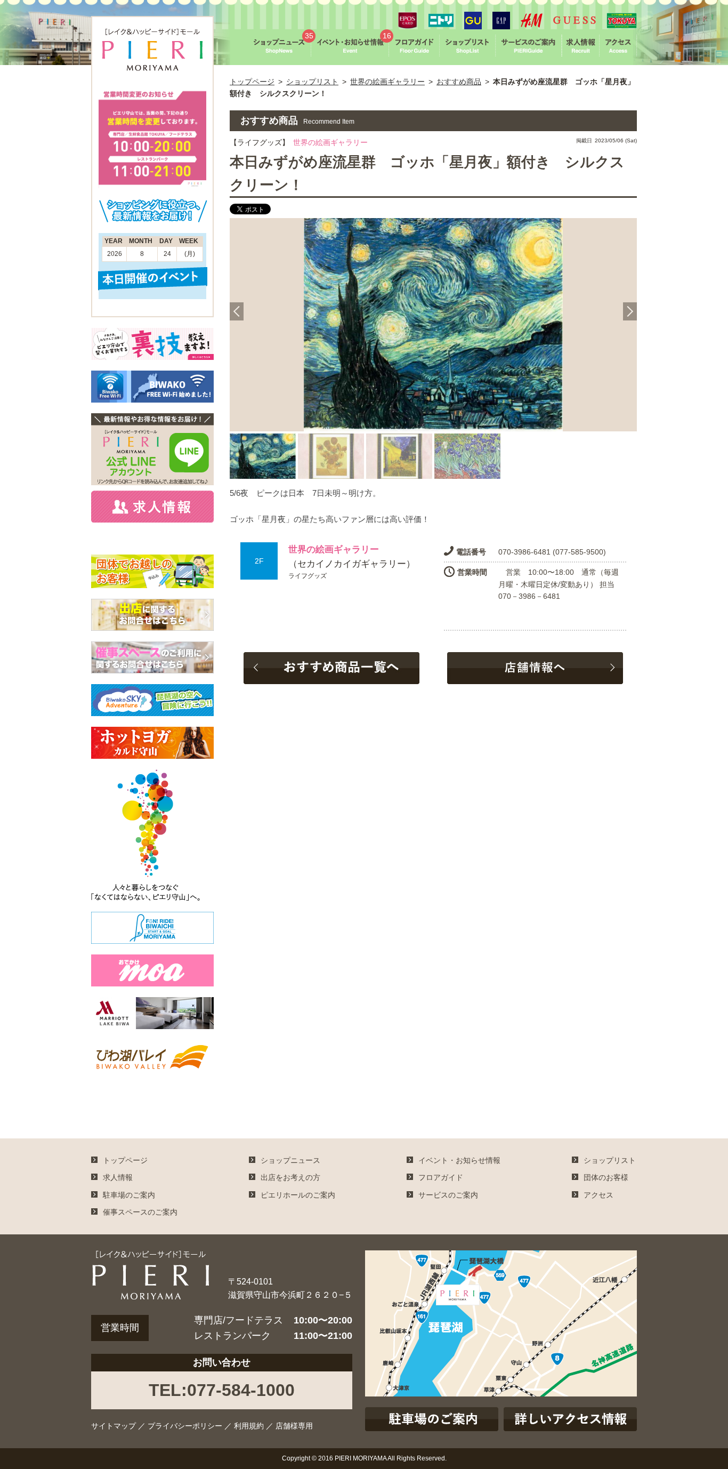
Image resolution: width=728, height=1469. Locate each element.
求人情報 (118, 1177)
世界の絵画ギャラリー (387, 81)
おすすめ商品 (458, 81)
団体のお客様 (606, 1177)
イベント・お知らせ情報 (459, 1160)
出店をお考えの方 (290, 1177)
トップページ (252, 81)
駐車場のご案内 (129, 1195)
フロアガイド (440, 1177)
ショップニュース (290, 1160)
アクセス (598, 1195)
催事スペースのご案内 (140, 1212)
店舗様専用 (294, 1426)
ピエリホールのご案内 (298, 1195)
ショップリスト (312, 81)
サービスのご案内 (448, 1195)
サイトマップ (113, 1426)
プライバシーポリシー (185, 1426)
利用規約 (249, 1426)
